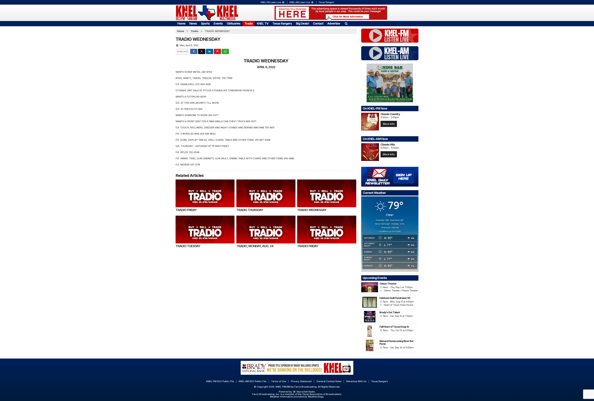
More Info (389, 124)
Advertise (333, 23)
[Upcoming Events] (369, 288)
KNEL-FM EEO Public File (220, 381)
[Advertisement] (331, 13)
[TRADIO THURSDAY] (265, 193)
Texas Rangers (326, 2)
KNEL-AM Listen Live (300, 2)
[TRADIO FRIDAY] (205, 193)
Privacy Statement (301, 381)
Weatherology (315, 396)
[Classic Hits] (370, 152)
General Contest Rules (328, 381)
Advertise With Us (356, 381)
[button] (346, 23)
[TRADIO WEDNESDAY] (326, 193)
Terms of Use (278, 381)
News (193, 23)
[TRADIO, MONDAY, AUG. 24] (265, 229)
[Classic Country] (370, 122)
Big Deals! (302, 23)
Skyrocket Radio (305, 391)
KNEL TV (262, 23)
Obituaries (233, 23)
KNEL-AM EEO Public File (252, 381)
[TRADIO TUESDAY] (205, 229)
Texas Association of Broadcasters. (322, 394)
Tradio (248, 23)
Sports (205, 23)
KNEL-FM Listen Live (271, 2)
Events (218, 23)
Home (181, 23)
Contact (318, 23)
